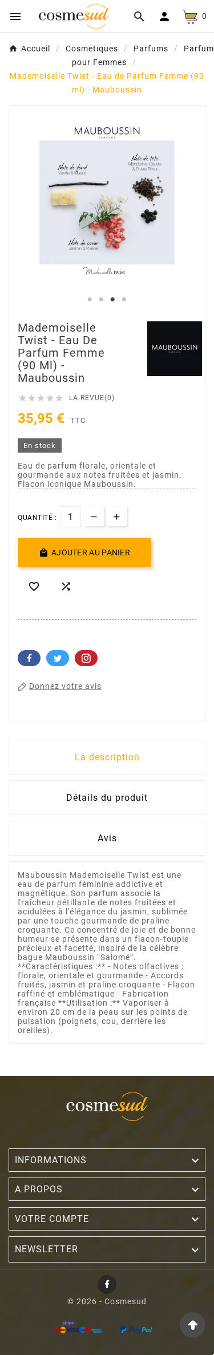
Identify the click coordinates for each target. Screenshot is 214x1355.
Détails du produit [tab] (107, 797)
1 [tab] (90, 299)
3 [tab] (113, 299)
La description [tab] (107, 757)
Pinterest (86, 658)
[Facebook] (107, 1284)
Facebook (29, 658)
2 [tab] (101, 299)
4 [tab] (124, 299)
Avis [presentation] (107, 838)
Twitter (57, 658)
